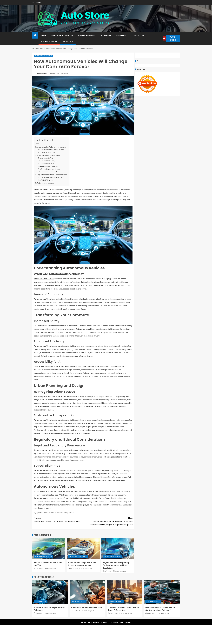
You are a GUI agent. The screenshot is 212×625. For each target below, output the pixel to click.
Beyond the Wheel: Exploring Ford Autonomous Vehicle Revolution (116, 565)
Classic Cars (139, 35)
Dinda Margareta (41, 73)
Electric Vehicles (49, 41)
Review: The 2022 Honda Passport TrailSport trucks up (57, 519)
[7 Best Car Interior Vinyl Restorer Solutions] (50, 592)
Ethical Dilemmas (47, 180)
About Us (67, 41)
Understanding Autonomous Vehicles (51, 147)
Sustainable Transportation (50, 172)
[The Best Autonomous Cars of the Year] (48, 548)
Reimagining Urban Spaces (50, 169)
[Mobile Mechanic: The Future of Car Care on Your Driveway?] (162, 592)
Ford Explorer (40, 601)
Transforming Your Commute (48, 155)
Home (43, 35)
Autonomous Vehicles (62, 35)
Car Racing (105, 35)
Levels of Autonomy (48, 152)
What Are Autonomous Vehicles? (52, 150)
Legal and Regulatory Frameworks (53, 177)
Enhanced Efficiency (48, 161)
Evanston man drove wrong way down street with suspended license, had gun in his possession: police (111, 521)
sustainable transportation (64, 513)
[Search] (160, 38)
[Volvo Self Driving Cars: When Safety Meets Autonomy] (83, 548)
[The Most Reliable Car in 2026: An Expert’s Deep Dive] (124, 592)
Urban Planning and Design (47, 166)
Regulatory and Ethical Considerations (52, 175)
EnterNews (114, 622)
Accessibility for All (47, 163)
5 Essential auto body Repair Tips (86, 607)
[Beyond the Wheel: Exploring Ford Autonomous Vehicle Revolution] (117, 548)
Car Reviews (121, 35)
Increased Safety (47, 158)
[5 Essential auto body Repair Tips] (87, 592)
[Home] (35, 35)
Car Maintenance (86, 35)
